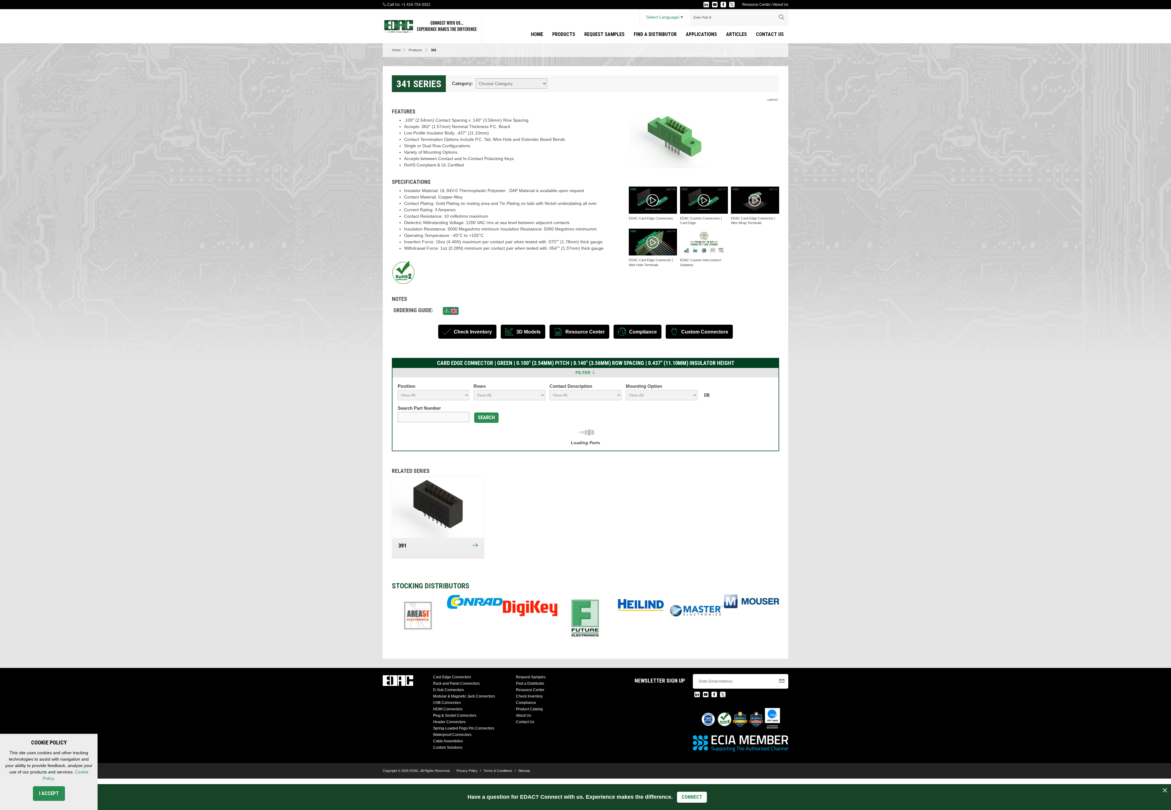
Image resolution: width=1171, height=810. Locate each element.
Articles (736, 34)
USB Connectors (447, 703)
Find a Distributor (655, 34)
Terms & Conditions (497, 771)
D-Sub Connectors (448, 690)
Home (537, 34)
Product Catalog (529, 709)
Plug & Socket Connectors (454, 715)
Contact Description (571, 386)
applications (701, 34)
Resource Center (756, 4)
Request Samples (604, 34)
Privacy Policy (467, 771)
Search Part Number (419, 408)
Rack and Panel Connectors (456, 683)
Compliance (526, 703)
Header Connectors (449, 722)
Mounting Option (644, 386)
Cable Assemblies (448, 741)
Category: (462, 83)
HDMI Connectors (448, 709)
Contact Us (770, 34)
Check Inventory (529, 696)
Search (486, 417)
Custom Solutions (447, 747)
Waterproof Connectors (452, 735)
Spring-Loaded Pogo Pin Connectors (463, 728)
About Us (780, 4)
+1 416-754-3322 (415, 4)
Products (563, 34)
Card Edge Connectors (452, 677)
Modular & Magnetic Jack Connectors (464, 696)
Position (406, 386)
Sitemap (524, 771)
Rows (480, 386)
